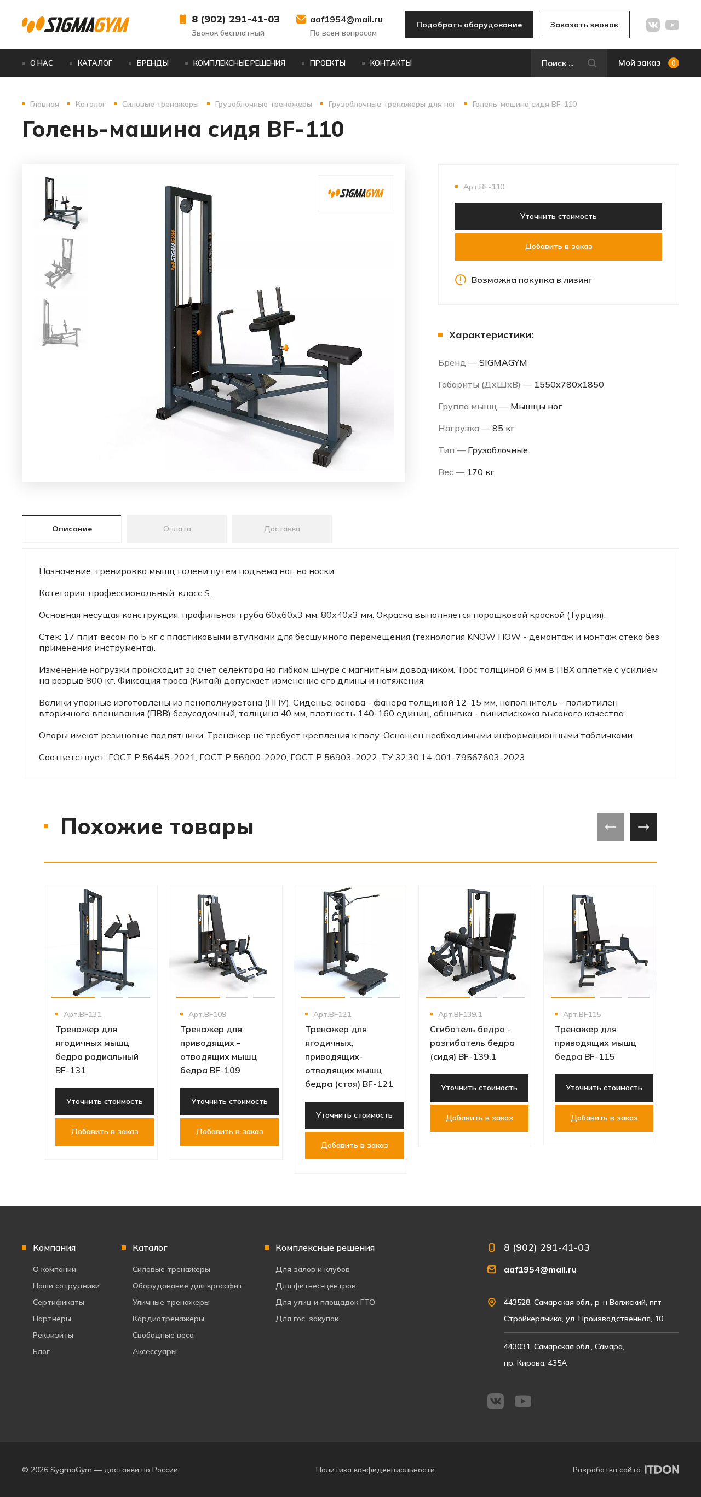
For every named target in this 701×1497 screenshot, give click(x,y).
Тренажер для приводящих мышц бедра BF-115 (595, 1043)
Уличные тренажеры (171, 1302)
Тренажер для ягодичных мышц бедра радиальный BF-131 (97, 1050)
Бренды (153, 63)
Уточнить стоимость (558, 216)
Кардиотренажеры (168, 1318)
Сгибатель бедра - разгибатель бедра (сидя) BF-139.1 (472, 1043)
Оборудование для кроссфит (188, 1286)
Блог (41, 1351)
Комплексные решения (239, 63)
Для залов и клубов (312, 1269)
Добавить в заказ (559, 246)
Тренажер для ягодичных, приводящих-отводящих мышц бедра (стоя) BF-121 (349, 1056)
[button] (73, 997)
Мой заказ (647, 62)
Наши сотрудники (66, 1286)
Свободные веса (163, 1335)
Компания (54, 1247)
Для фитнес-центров (315, 1286)
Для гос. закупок (306, 1318)
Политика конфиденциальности (375, 1470)
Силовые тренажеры (171, 1269)
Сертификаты (58, 1302)
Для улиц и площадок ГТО (325, 1302)
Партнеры (52, 1318)
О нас (41, 63)
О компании (54, 1269)
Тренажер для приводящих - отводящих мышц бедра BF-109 (218, 1050)
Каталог (95, 63)
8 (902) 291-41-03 (236, 19)
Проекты (328, 63)
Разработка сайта (607, 1470)
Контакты (391, 63)
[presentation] (610, 827)
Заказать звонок (584, 25)
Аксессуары (155, 1351)
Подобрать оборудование (469, 25)
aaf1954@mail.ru (346, 19)
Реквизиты (53, 1335)
